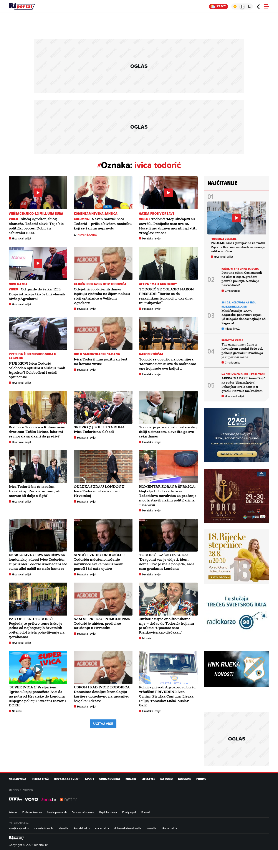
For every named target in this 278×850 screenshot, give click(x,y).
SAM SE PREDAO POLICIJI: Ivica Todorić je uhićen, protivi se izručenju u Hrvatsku (102, 623)
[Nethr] (68, 799)
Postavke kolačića (32, 812)
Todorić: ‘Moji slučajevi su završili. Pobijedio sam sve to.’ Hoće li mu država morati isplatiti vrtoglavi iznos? (168, 225)
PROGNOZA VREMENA (224, 239)
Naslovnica (17, 779)
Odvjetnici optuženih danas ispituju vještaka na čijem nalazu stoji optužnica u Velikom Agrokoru (102, 296)
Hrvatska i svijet (21, 238)
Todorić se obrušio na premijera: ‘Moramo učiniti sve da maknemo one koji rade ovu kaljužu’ (167, 364)
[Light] (234, 6)
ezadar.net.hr (102, 828)
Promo (201, 779)
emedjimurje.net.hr (19, 828)
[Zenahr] (48, 799)
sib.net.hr (64, 828)
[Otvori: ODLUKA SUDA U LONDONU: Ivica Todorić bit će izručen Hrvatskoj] (103, 466)
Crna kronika (232, 291)
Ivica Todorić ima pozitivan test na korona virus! (100, 361)
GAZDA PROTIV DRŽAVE (156, 213)
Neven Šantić (87, 235)
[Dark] (249, 6)
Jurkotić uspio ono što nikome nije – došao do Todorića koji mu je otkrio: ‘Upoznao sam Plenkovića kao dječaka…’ (166, 625)
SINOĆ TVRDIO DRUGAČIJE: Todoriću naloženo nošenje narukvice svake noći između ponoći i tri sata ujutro (99, 561)
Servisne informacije (83, 812)
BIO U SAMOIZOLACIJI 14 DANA (97, 354)
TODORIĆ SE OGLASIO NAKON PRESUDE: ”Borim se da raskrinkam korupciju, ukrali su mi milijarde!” (166, 296)
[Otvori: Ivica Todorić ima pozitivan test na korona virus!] (103, 333)
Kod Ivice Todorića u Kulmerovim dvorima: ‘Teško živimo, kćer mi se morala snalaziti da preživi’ (37, 432)
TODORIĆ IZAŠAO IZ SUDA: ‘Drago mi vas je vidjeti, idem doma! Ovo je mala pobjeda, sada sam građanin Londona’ (166, 561)
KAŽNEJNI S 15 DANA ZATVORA (240, 269)
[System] (242, 6)
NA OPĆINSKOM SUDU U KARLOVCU (243, 374)
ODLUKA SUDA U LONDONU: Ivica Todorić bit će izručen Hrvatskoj (99, 491)
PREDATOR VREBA (232, 340)
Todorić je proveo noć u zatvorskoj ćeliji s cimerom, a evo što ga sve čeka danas (168, 432)
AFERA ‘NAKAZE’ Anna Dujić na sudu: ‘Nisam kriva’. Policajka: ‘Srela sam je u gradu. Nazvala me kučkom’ (243, 384)
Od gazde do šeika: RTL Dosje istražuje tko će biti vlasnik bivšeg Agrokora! (37, 294)
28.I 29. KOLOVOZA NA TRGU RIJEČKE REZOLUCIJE (239, 304)
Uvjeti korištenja (108, 812)
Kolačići (13, 812)
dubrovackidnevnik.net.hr (128, 828)
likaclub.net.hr (169, 828)
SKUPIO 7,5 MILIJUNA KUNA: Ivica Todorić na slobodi (100, 429)
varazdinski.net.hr (43, 828)
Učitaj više (103, 723)
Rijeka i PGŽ (232, 329)
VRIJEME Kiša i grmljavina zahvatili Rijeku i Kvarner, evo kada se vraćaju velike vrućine (238, 247)
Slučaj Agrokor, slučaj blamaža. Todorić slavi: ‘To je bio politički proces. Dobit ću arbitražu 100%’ (36, 225)
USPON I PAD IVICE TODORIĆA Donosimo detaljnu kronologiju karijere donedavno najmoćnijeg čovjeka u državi (101, 694)
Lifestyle (148, 779)
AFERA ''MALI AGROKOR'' (158, 284)
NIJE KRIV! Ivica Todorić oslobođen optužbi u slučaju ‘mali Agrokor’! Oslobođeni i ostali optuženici (37, 370)
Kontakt (145, 812)
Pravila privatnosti (57, 812)
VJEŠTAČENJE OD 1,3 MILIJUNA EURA (36, 213)
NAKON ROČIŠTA (151, 354)
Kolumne (184, 779)
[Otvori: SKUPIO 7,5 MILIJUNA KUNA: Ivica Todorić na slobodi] (103, 407)
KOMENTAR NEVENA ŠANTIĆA (95, 213)
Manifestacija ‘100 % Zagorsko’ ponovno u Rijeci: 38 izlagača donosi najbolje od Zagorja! (244, 316)
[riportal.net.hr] (16, 838)
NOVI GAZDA (18, 284)
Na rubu (17, 711)
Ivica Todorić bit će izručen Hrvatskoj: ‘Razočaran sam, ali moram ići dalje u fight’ (34, 491)
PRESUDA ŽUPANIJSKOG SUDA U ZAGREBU (32, 356)
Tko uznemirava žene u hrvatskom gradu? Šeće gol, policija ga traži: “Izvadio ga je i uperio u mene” (242, 350)
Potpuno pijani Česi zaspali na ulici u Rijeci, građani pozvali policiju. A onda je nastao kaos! (242, 278)
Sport (89, 779)
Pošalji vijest (129, 812)
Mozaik (146, 638)
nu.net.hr (152, 828)
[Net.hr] (15, 799)
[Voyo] (31, 799)
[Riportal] (22, 6)
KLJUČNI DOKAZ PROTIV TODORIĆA (100, 284)
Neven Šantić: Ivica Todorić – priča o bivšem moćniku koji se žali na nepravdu (103, 223)
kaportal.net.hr (82, 828)
